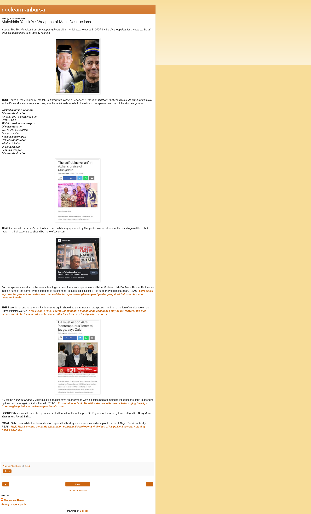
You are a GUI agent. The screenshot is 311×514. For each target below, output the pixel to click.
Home (78, 484)
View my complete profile (13, 504)
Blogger (84, 510)
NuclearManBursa (14, 500)
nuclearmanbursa (23, 9)
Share (7, 471)
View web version (78, 490)
